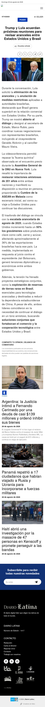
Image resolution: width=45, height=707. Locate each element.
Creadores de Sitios (29, 704)
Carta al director (10, 645)
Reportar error (9, 648)
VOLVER (39, 16)
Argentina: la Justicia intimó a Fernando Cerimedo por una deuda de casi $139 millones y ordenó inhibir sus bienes (22, 412)
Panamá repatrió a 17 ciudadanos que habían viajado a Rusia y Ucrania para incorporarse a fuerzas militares (21, 482)
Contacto (7, 651)
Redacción (8, 642)
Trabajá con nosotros (12, 654)
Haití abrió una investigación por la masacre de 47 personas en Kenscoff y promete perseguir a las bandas (22, 539)
